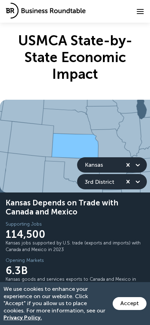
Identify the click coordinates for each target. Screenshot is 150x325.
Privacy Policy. (22, 317)
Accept (129, 303)
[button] (140, 11)
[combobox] (85, 164)
